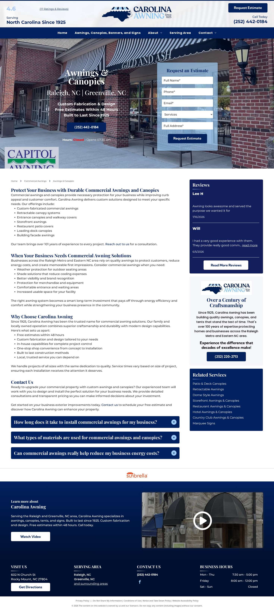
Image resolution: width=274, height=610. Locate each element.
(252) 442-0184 (250, 21)
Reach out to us (117, 244)
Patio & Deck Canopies (209, 383)
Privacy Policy (82, 600)
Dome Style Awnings (208, 395)
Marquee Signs (204, 423)
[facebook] (140, 582)
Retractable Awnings (208, 389)
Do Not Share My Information (107, 600)
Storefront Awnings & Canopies (216, 400)
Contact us (109, 405)
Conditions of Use (132, 600)
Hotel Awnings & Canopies (212, 412)
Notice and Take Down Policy (157, 600)
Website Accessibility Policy (185, 600)
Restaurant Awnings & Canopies (216, 406)
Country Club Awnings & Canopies (218, 417)
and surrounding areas (91, 583)
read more (250, 245)
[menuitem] (62, 33)
